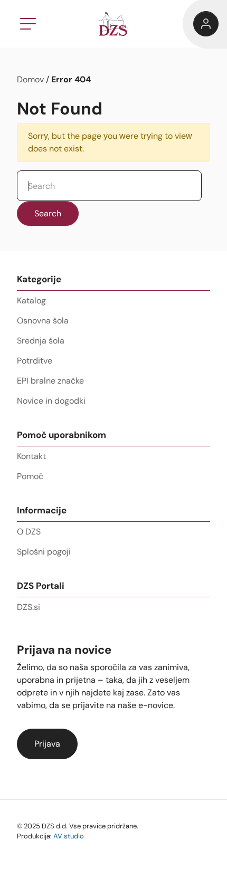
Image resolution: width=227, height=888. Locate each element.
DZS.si (28, 607)
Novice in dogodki (51, 401)
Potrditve (34, 361)
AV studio (68, 836)
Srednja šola (40, 341)
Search (47, 213)
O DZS (29, 532)
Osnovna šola (43, 321)
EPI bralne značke (50, 381)
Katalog (31, 300)
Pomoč (30, 476)
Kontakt (31, 456)
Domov (30, 79)
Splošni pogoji (44, 552)
